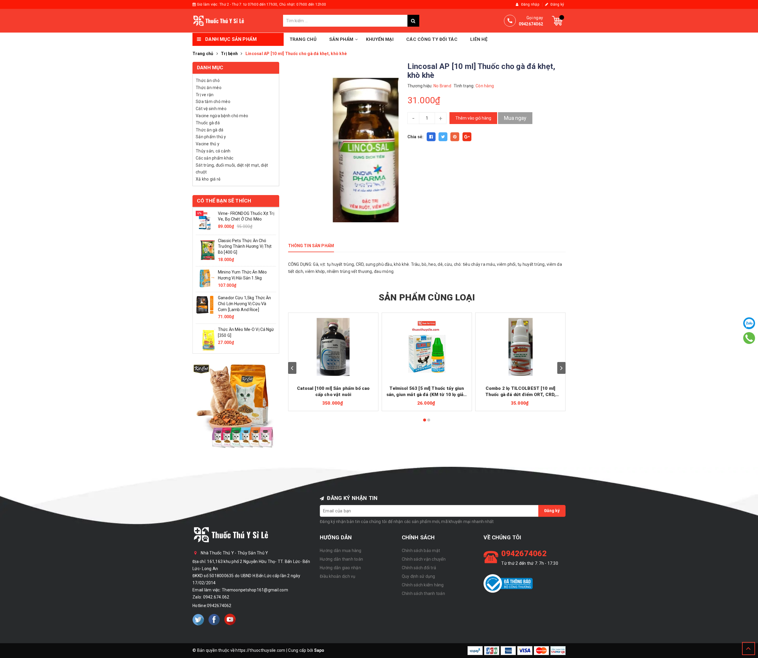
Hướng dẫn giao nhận (340, 567)
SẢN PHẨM (341, 39)
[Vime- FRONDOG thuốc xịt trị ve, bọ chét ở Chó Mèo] (205, 220)
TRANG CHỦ (303, 39)
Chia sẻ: (415, 136)
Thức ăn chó (208, 80)
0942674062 (219, 605)
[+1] (466, 136)
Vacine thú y (207, 143)
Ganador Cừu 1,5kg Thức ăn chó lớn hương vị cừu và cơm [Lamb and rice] (244, 303)
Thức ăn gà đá (209, 130)
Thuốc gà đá (208, 122)
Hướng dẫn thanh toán (341, 559)
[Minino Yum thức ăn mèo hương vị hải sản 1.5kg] (205, 278)
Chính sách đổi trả (419, 567)
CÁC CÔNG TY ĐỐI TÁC (431, 39)
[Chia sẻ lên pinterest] (454, 136)
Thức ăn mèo (208, 87)
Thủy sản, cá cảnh (213, 151)
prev (292, 368)
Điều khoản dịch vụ (338, 576)
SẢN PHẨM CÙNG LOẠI (427, 297)
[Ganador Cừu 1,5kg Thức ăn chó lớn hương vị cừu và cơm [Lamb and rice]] (205, 304)
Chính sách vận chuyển (424, 559)
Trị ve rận (205, 94)
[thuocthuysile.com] (237, 21)
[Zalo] (749, 323)
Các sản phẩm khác (214, 158)
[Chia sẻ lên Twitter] (443, 136)
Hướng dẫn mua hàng (341, 550)
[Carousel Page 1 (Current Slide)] (424, 420)
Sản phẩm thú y (211, 136)
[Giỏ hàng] (557, 20)
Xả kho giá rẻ (208, 179)
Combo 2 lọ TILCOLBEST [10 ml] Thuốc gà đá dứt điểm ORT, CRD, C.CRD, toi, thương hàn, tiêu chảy (520, 392)
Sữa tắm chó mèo (213, 101)
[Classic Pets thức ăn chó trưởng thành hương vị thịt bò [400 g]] (205, 249)
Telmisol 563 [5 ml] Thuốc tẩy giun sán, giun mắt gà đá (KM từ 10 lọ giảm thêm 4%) (427, 392)
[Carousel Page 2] (428, 420)
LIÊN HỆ (478, 39)
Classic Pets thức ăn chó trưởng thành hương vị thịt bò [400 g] (245, 246)
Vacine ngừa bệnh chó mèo (222, 115)
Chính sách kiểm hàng (423, 585)
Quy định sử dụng (418, 576)
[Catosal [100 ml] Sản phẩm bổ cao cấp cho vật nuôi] (333, 347)
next (561, 368)
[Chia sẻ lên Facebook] (431, 136)
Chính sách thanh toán (423, 593)
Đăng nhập (529, 4)
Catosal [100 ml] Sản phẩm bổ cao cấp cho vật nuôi (333, 391)
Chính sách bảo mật (421, 550)
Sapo (319, 650)
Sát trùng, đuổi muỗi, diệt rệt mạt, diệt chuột (232, 169)
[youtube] (230, 619)
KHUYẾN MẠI (380, 39)
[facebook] (214, 619)
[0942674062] (749, 337)
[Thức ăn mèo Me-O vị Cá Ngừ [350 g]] (205, 338)
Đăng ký (557, 4)
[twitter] (198, 619)
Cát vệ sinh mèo (211, 108)
